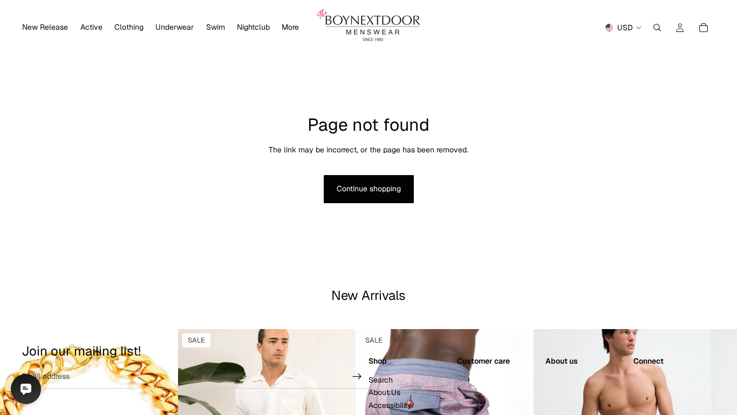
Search (380, 380)
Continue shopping (369, 188)
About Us (384, 393)
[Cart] (703, 27)
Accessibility (390, 405)
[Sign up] (357, 376)
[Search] (657, 27)
